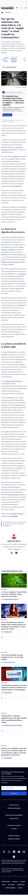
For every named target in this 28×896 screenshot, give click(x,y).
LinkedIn (14, 852)
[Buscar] (17, 8)
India (3, 884)
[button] (26, 8)
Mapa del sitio (14, 818)
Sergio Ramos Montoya (11, 599)
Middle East (21, 884)
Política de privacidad (14, 808)
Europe (20, 888)
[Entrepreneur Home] (2, 12)
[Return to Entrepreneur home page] (7, 8)
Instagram (24, 852)
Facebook (4, 852)
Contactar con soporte (14, 825)
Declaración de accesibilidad (14, 815)
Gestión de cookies (14, 839)
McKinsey (16, 156)
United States (6, 881)
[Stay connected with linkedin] (16, 552)
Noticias (8, 12)
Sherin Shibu (8, 632)
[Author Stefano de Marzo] (14, 536)
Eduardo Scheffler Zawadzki (14, 60)
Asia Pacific (11, 884)
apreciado (23, 274)
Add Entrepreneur (10, 67)
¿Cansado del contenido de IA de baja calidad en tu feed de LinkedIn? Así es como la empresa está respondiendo (14, 687)
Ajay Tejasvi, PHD (9, 662)
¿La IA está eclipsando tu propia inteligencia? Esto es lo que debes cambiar (12, 657)
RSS (14, 857)
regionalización (16, 186)
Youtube (19, 852)
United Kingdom (10, 888)
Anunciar (14, 828)
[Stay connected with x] (11, 552)
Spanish (15, 881)
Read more (17, 549)
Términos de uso (14, 805)
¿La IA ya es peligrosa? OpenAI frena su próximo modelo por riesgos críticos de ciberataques (14, 594)
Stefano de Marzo (14, 541)
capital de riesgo (13, 495)
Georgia (22, 881)
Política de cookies (14, 835)
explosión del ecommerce (13, 381)
